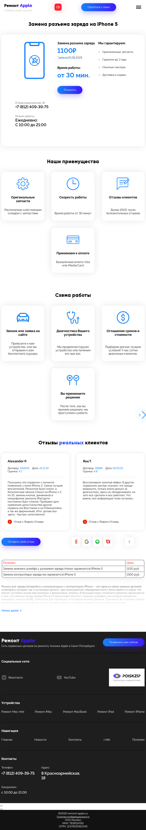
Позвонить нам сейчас (123, 642)
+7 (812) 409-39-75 (32, 106)
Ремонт (18, 7)
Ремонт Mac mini (12, 711)
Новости (40, 739)
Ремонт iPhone (135, 711)
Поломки (138, 739)
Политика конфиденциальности (73, 817)
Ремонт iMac (43, 711)
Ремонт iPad (105, 711)
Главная (6, 739)
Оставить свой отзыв (21, 541)
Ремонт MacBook (75, 711)
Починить (70, 89)
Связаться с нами (99, 7)
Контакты (75, 739)
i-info (107, 739)
